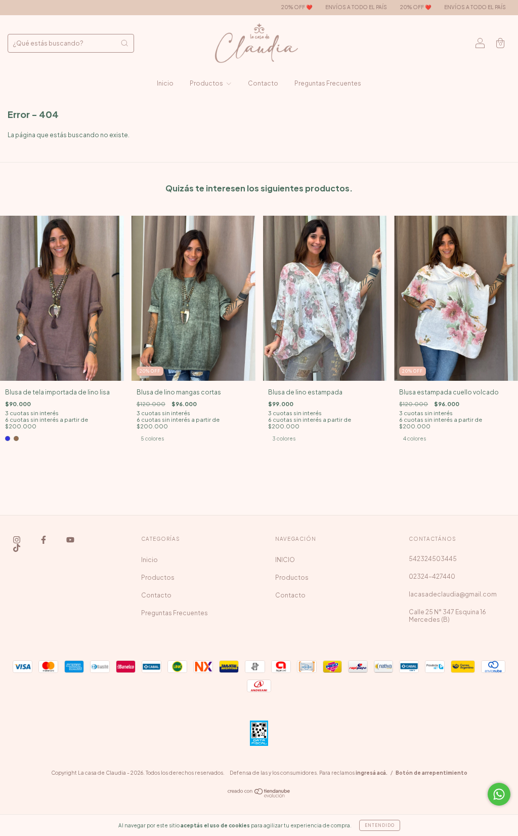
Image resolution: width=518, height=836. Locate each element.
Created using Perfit (259, 294)
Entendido (380, 825)
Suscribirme (259, 261)
